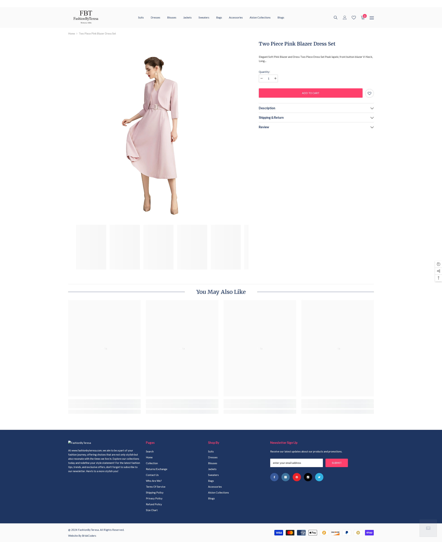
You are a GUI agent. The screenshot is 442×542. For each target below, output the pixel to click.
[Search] (335, 17)
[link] (104, 405)
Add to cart (310, 93)
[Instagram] (285, 477)
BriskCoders (89, 535)
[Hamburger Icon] (372, 18)
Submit (337, 462)
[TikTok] (308, 477)
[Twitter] (319, 477)
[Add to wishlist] (369, 93)
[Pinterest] (297, 477)
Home (71, 33)
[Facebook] (274, 477)
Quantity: (264, 71)
